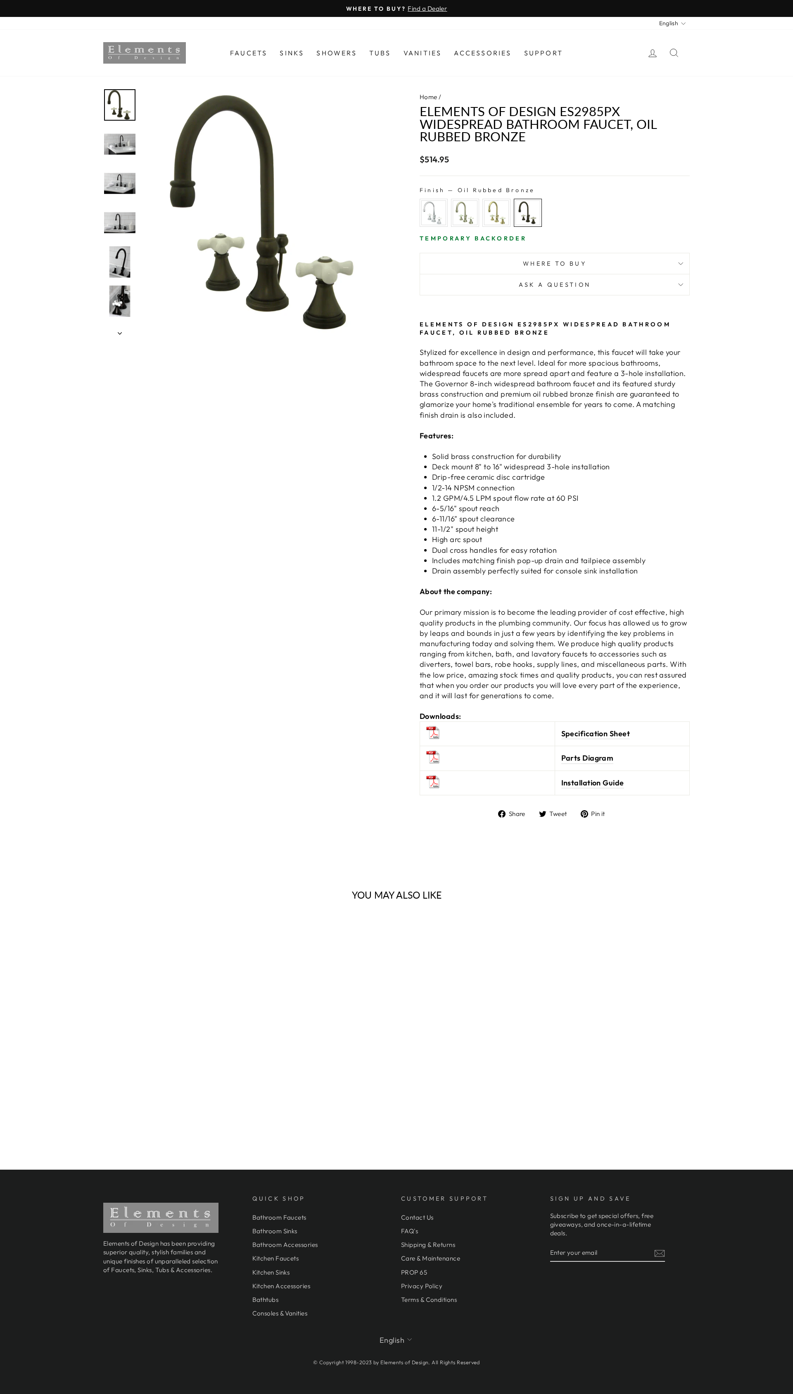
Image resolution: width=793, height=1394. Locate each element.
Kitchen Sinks (271, 1272)
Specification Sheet (595, 733)
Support (543, 53)
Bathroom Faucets (279, 1217)
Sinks (292, 53)
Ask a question (555, 284)
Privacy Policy (421, 1286)
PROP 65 (414, 1272)
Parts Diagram (587, 758)
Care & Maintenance (430, 1258)
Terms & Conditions (429, 1300)
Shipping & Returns (428, 1245)
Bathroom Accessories (285, 1245)
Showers (336, 53)
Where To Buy (554, 263)
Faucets (248, 53)
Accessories (482, 53)
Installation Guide (592, 782)
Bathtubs (265, 1300)
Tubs (380, 53)
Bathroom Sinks (274, 1231)
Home (428, 97)
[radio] (434, 213)
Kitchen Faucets (275, 1258)
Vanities (423, 53)
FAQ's (409, 1231)
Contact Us (417, 1217)
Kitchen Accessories (281, 1286)
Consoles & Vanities (280, 1313)
